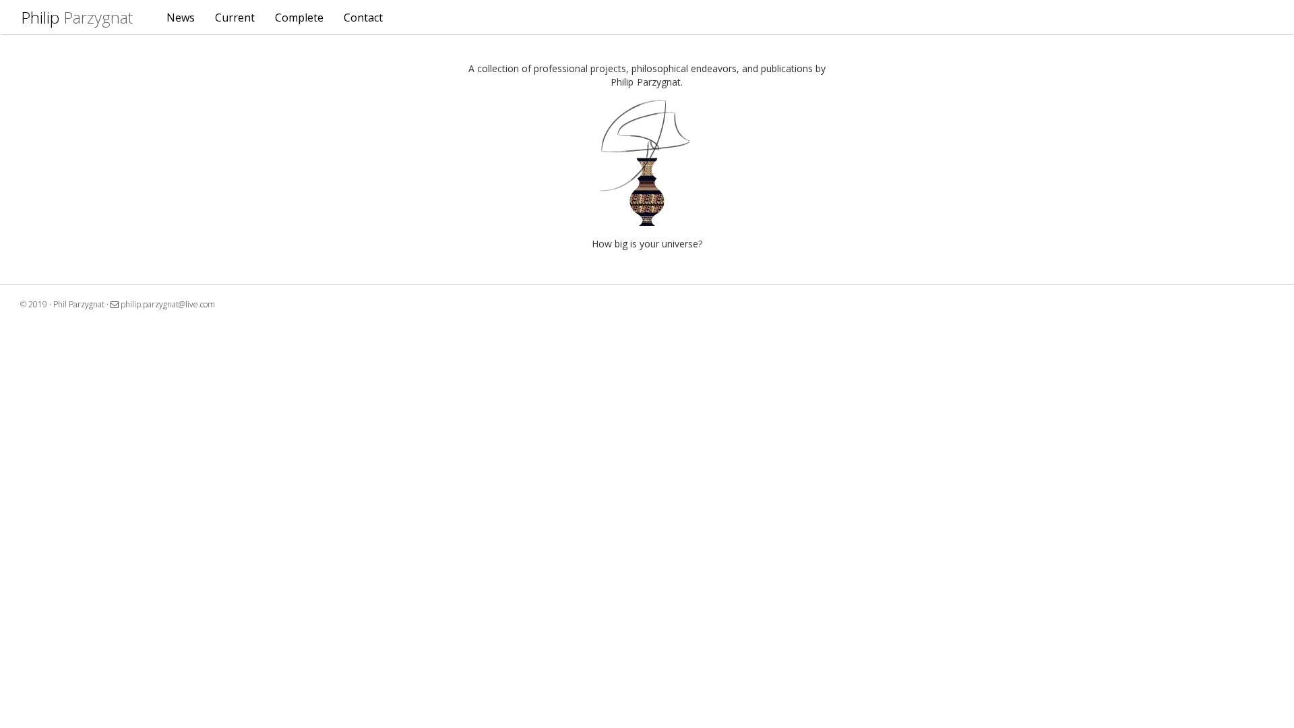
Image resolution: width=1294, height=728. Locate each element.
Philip (77, 17)
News (180, 17)
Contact (363, 17)
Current (235, 17)
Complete (299, 17)
